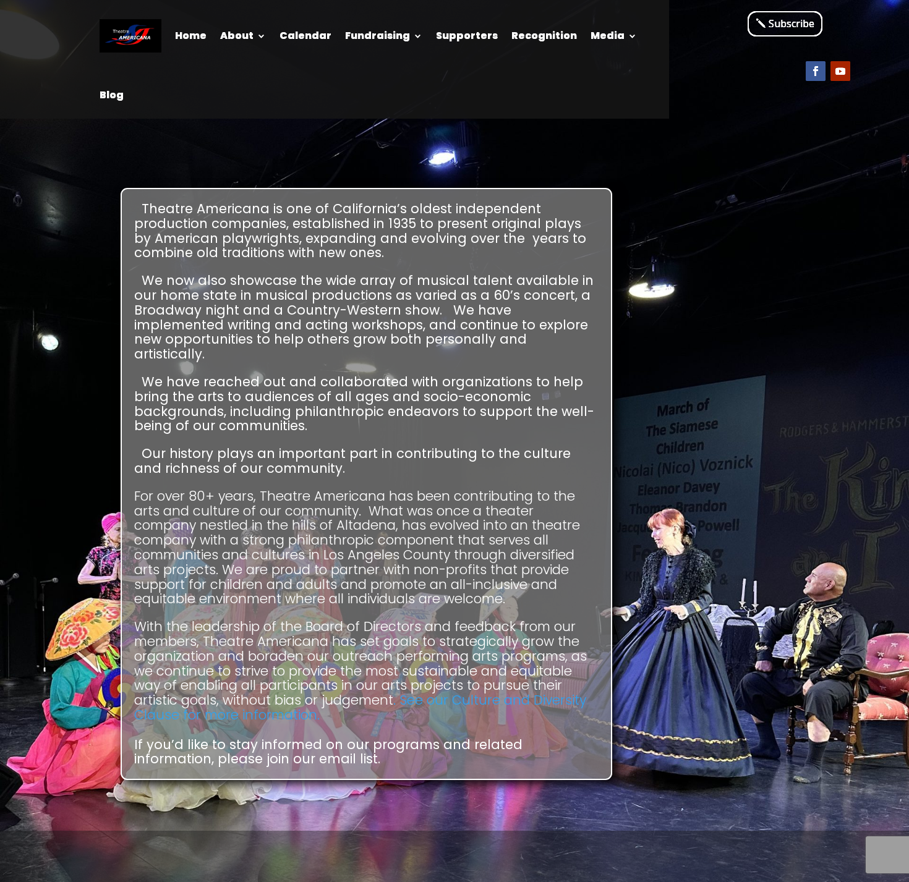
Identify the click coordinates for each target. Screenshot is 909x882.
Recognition (544, 35)
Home (191, 35)
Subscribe (791, 23)
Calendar (305, 35)
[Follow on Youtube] (840, 71)
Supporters (467, 35)
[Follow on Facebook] (816, 71)
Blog (112, 95)
